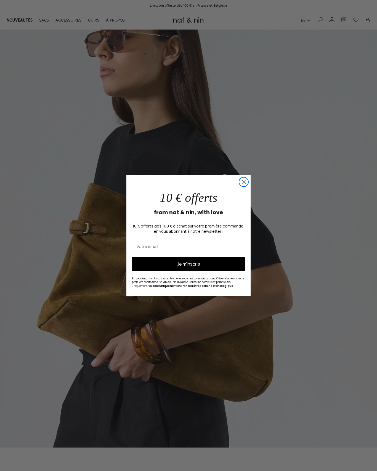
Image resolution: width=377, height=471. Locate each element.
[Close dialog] (243, 182)
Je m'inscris (188, 264)
